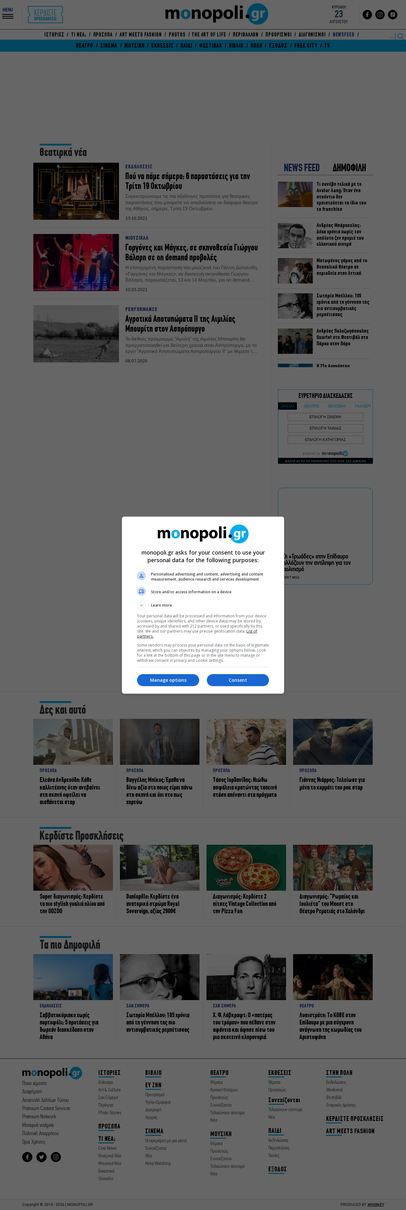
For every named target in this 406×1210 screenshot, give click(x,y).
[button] (203, 605)
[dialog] (203, 605)
